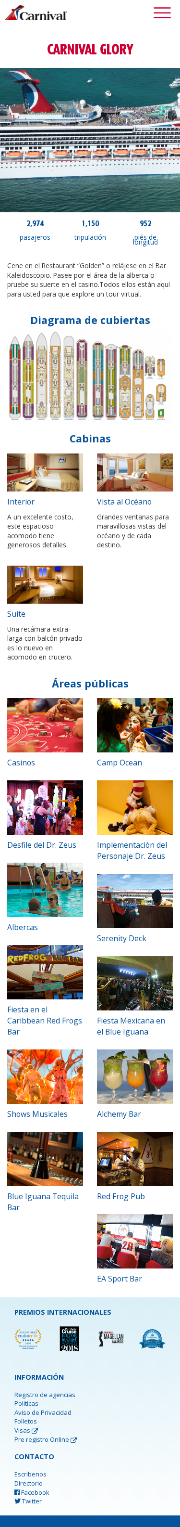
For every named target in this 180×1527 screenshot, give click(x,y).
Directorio (28, 1483)
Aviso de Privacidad (43, 1412)
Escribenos (30, 1474)
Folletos (25, 1421)
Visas (23, 1430)
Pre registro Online (42, 1439)
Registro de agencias (44, 1394)
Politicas (26, 1403)
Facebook (34, 1492)
